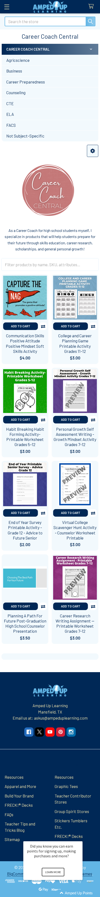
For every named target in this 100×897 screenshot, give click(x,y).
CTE (10, 103)
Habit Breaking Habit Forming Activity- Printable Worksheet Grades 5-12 (25, 437)
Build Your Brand (19, 795)
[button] (92, 151)
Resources (14, 777)
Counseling (15, 92)
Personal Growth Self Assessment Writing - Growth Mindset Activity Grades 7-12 (75, 437)
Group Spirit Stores (72, 811)
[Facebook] (28, 731)
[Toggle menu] (6, 6)
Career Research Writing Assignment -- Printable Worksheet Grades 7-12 (75, 623)
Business (14, 70)
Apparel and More (20, 786)
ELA (10, 114)
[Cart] (92, 6)
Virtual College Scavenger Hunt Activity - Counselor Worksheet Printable (75, 530)
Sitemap (12, 839)
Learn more (53, 872)
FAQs (9, 814)
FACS (11, 125)
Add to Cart (20, 326)
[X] (39, 731)
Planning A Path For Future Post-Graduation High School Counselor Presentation (25, 623)
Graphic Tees (66, 786)
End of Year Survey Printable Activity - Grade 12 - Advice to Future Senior (25, 530)
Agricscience (18, 60)
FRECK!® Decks (19, 805)
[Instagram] (71, 731)
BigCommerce (20, 873)
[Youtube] (49, 731)
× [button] (80, 838)
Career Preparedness (25, 81)
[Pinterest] (60, 731)
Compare (43, 326)
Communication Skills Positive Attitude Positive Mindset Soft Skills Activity (25, 343)
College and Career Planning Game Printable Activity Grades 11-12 (75, 343)
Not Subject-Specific (25, 135)
